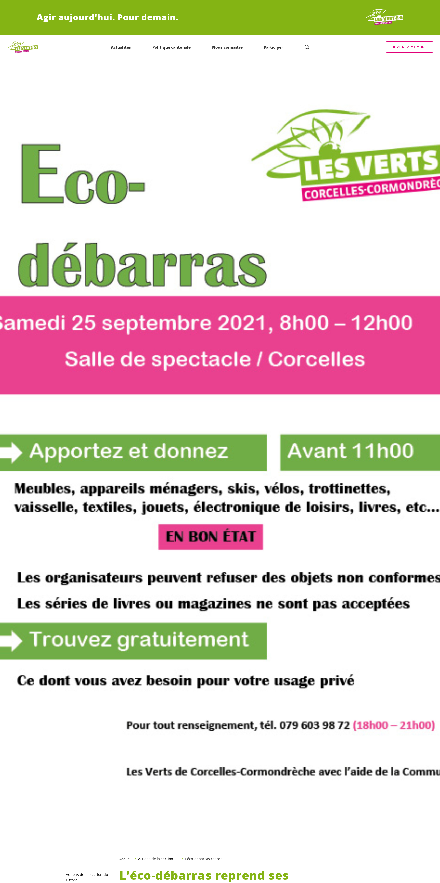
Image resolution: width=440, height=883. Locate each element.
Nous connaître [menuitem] (227, 47)
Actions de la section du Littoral (158, 859)
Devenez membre (409, 47)
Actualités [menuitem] (121, 47)
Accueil (125, 859)
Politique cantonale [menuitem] (171, 47)
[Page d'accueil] (384, 17)
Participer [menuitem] (273, 47)
